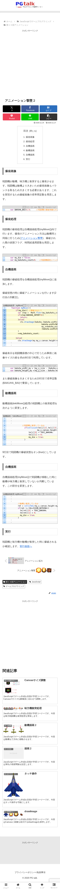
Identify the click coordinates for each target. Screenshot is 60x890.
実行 (28, 159)
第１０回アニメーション (16, 582)
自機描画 (30, 146)
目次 (25, 130)
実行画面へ (26, 546)
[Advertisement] (30, 62)
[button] (48, 116)
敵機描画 (30, 150)
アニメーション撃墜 (31, 238)
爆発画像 (30, 137)
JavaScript (36, 582)
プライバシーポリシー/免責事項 (30, 872)
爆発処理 (30, 141)
